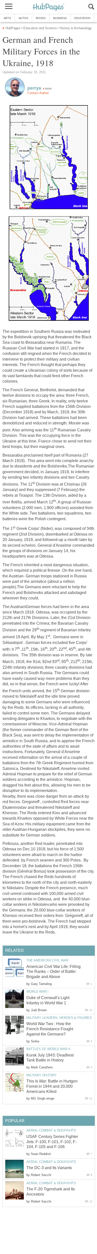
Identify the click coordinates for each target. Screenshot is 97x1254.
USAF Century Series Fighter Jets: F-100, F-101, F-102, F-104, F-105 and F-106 (52, 1141)
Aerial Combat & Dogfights (51, 1130)
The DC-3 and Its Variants (49, 1168)
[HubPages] (48, 7)
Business (60, 18)
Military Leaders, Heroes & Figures (59, 1018)
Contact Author (38, 93)
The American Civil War (47, 960)
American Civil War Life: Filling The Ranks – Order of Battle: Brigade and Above (53, 971)
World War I (37, 991)
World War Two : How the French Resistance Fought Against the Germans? (49, 1029)
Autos (23, 18)
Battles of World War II (48, 1049)
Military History (41, 1075)
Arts (7, 18)
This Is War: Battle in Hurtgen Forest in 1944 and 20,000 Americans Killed (52, 1086)
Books (41, 18)
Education (82, 18)
